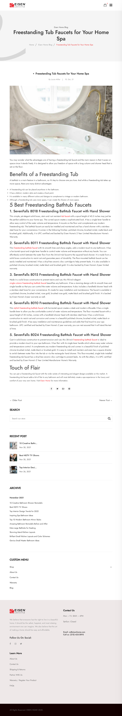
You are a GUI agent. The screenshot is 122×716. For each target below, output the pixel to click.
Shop (12, 567)
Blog (11, 587)
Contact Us (14, 577)
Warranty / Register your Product (23, 680)
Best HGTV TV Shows (29, 455)
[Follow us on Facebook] (51, 389)
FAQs (12, 685)
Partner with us (16, 674)
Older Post (17, 400)
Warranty (13, 582)
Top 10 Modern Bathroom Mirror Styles (25, 519)
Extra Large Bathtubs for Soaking (23, 528)
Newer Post (104, 400)
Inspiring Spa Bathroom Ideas (21, 515)
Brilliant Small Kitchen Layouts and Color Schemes (30, 536)
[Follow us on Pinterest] (69, 389)
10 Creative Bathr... (28, 443)
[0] (105, 5)
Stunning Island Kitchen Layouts (22, 532)
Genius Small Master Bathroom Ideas (24, 540)
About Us (13, 572)
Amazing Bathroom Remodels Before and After (29, 523)
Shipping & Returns (17, 669)
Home (31, 44)
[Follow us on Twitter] (57, 389)
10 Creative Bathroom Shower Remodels (26, 502)
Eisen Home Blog (61, 27)
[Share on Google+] (63, 389)
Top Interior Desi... (28, 467)
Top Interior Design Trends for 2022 (24, 511)
